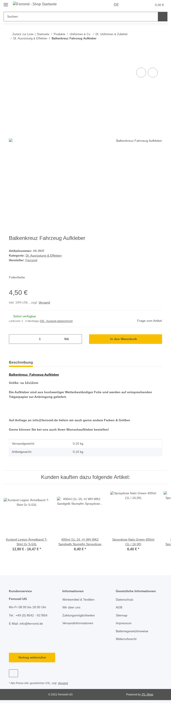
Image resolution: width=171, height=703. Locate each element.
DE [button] (116, 5)
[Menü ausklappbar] (6, 3)
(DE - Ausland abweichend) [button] (56, 321)
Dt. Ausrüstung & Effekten (44, 255)
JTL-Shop (147, 694)
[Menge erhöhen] (77, 339)
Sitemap (121, 615)
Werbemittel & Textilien (78, 599)
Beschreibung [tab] (21, 362)
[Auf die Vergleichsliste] (141, 72)
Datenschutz (124, 599)
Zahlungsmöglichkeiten (78, 615)
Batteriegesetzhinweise (132, 631)
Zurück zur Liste (22, 34)
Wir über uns (71, 607)
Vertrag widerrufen (32, 657)
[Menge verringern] (14, 339)
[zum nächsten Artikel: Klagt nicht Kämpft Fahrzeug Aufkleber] (157, 47)
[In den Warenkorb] (12, 61)
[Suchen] (162, 16)
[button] (131, 4)
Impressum (124, 623)
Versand (44, 302)
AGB (119, 607)
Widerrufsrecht (126, 639)
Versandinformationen (77, 623)
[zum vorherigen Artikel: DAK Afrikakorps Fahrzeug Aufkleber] (148, 47)
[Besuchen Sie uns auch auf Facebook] (13, 673)
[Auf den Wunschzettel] (153, 72)
